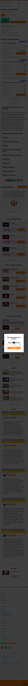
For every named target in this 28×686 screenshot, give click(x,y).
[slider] (14, 343)
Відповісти (13, 348)
